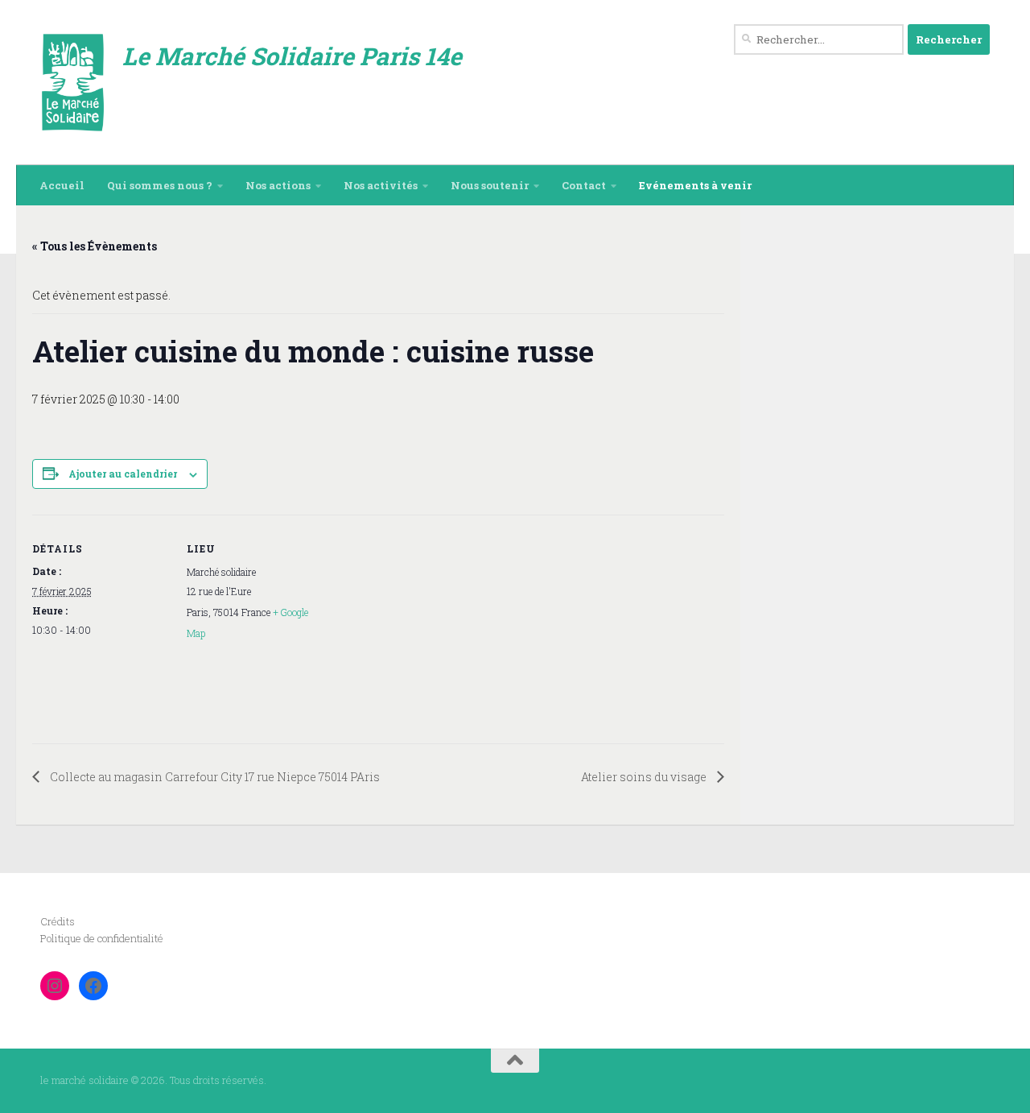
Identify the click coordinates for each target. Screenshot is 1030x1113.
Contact (584, 185)
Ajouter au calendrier (122, 473)
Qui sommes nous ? (159, 185)
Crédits (57, 921)
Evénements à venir (695, 185)
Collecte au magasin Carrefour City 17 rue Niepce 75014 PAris (213, 776)
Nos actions (278, 185)
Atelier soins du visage (645, 776)
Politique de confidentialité (101, 938)
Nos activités (381, 185)
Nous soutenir (490, 185)
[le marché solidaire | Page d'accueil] (73, 82)
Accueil (61, 185)
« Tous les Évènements (94, 246)
